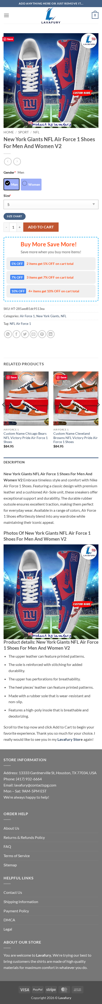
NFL (36, 132)
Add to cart (41, 227)
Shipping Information (21, 901)
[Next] (98, 414)
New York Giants (47, 316)
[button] (6, 15)
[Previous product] (17, 161)
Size (7, 196)
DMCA (9, 920)
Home (9, 132)
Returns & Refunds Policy (24, 837)
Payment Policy (16, 911)
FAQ (7, 846)
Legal (8, 929)
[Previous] (4, 414)
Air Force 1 (27, 316)
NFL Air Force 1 (20, 324)
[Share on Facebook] (16, 334)
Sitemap (10, 865)
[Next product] (7, 161)
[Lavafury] (51, 15)
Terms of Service (17, 855)
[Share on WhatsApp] (8, 334)
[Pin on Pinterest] (42, 334)
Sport (23, 132)
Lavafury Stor (69, 739)
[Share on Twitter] (25, 334)
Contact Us (13, 892)
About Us (11, 828)
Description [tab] (14, 462)
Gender (10, 172)
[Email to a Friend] (33, 334)
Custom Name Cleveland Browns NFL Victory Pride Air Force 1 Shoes (75, 438)
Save (10, 39)
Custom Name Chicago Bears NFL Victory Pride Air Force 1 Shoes (26, 438)
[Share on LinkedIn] (51, 334)
